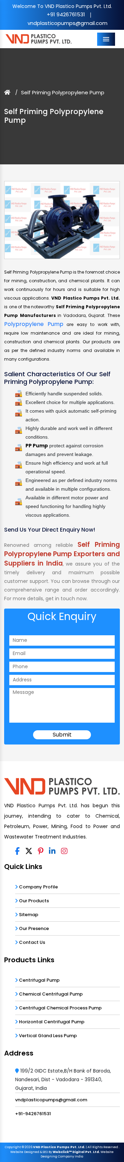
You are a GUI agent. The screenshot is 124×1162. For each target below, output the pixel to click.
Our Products (33, 900)
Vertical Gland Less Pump (47, 1035)
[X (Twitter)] (28, 851)
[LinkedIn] (52, 851)
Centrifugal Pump (39, 979)
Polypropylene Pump (33, 324)
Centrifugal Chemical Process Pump (60, 1007)
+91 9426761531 (66, 14)
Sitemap (28, 914)
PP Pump (36, 445)
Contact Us (31, 942)
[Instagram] (64, 851)
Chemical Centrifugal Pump (50, 993)
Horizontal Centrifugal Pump (51, 1021)
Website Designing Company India (77, 1154)
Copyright (13, 1147)
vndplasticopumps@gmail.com (67, 23)
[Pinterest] (40, 851)
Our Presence (33, 928)
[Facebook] (17, 851)
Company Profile (38, 886)
